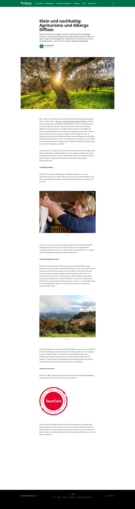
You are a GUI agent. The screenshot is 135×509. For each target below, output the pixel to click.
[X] (70, 494)
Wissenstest (91, 3)
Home (54, 497)
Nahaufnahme (49, 3)
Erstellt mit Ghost (110, 495)
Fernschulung (49, 45)
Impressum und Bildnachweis (85, 497)
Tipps (83, 3)
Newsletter (65, 497)
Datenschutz (73, 497)
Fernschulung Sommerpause (27, 495)
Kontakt (59, 497)
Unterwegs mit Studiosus (63, 3)
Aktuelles (77, 3)
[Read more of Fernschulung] (41, 46)
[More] (99, 3)
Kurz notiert (39, 3)
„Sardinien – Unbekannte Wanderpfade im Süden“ (70, 121)
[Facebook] (73, 494)
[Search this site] (113, 3)
